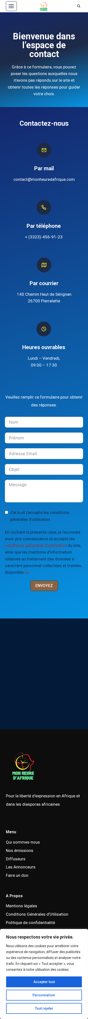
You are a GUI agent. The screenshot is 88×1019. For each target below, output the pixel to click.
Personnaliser (44, 995)
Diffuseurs (15, 858)
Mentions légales (21, 905)
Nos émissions (19, 850)
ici (27, 572)
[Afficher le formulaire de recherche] (78, 6)
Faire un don (17, 875)
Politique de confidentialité (30, 922)
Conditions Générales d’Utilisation (37, 914)
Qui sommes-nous (23, 842)
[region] (44, 974)
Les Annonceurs (20, 867)
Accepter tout (44, 982)
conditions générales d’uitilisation (36, 545)
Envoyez (44, 585)
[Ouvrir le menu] (11, 6)
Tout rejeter (44, 1008)
